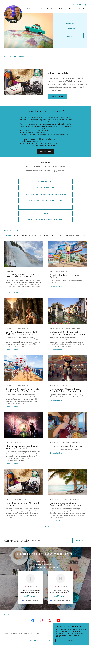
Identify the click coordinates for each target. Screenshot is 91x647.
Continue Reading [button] (12, 292)
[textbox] (50, 540)
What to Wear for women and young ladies (45, 194)
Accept (71, 640)
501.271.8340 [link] (75, 4)
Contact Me (70, 29)
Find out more (57, 96)
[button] (85, 4)
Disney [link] (24, 235)
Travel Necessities (45, 188)
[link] (13, 6)
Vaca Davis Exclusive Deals (70, 36)
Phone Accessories (45, 207)
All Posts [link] (9, 235)
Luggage (45, 213)
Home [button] (31, 640)
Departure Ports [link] (39, 640)
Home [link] (28, 9)
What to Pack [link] (80, 235)
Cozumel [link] (17, 235)
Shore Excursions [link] (56, 235)
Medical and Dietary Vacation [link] (39, 235)
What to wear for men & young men (45, 200)
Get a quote (45, 151)
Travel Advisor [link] (69, 235)
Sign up (79, 540)
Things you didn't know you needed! (45, 220)
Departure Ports (45, 181)
